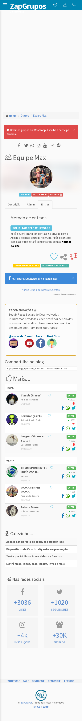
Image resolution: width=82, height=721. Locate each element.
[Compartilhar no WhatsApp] (33, 145)
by (41, 706)
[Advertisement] (41, 62)
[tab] (14, 204)
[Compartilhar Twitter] (27, 145)
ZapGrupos (26, 702)
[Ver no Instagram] (39, 145)
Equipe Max (40, 115)
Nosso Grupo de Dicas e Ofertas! (41, 290)
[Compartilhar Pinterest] (58, 145)
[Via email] (52, 145)
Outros (25, 115)
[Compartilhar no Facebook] (20, 145)
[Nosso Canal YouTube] (45, 145)
